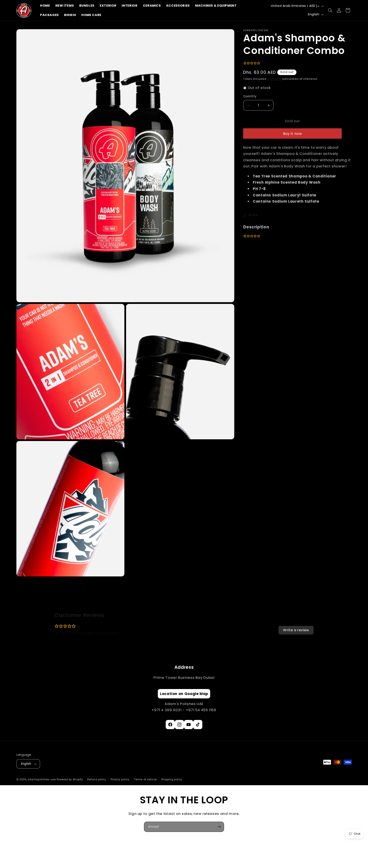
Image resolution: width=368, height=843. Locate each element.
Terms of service (145, 779)
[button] (330, 10)
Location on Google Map (184, 693)
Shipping (274, 79)
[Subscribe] (219, 826)
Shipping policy (171, 779)
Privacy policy (120, 779)
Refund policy (96, 779)
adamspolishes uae (42, 779)
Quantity (249, 96)
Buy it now (292, 133)
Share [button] (253, 215)
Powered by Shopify (70, 779)
